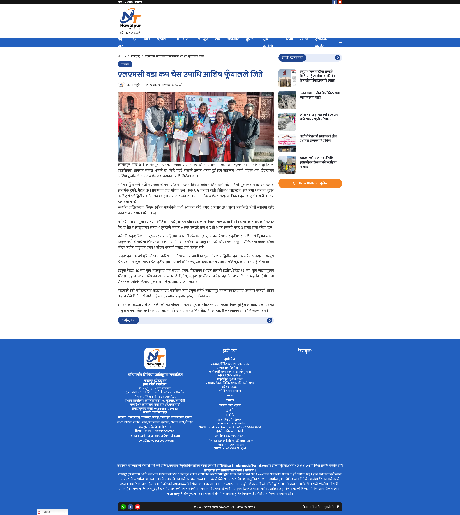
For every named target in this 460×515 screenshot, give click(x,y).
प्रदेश (161, 39)
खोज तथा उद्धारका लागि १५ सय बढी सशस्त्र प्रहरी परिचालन (319, 117)
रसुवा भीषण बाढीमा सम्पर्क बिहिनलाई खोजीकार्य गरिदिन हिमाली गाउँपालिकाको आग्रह (317, 76)
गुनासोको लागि (331, 507)
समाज (304, 39)
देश (134, 39)
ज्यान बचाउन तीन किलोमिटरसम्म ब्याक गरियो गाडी (320, 95)
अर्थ (218, 39)
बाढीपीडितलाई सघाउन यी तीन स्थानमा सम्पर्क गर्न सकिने (318, 139)
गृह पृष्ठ (120, 42)
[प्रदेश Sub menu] (169, 39)
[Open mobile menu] (340, 42)
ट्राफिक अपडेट (321, 42)
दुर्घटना (251, 39)
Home (122, 56)
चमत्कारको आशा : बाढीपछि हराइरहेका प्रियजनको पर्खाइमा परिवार (318, 162)
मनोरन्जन (184, 39)
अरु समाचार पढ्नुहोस (313, 183)
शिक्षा (289, 39)
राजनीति (233, 39)
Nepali (46, 511)
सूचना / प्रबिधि (268, 42)
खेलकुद (202, 39)
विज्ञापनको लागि (311, 507)
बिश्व (147, 39)
